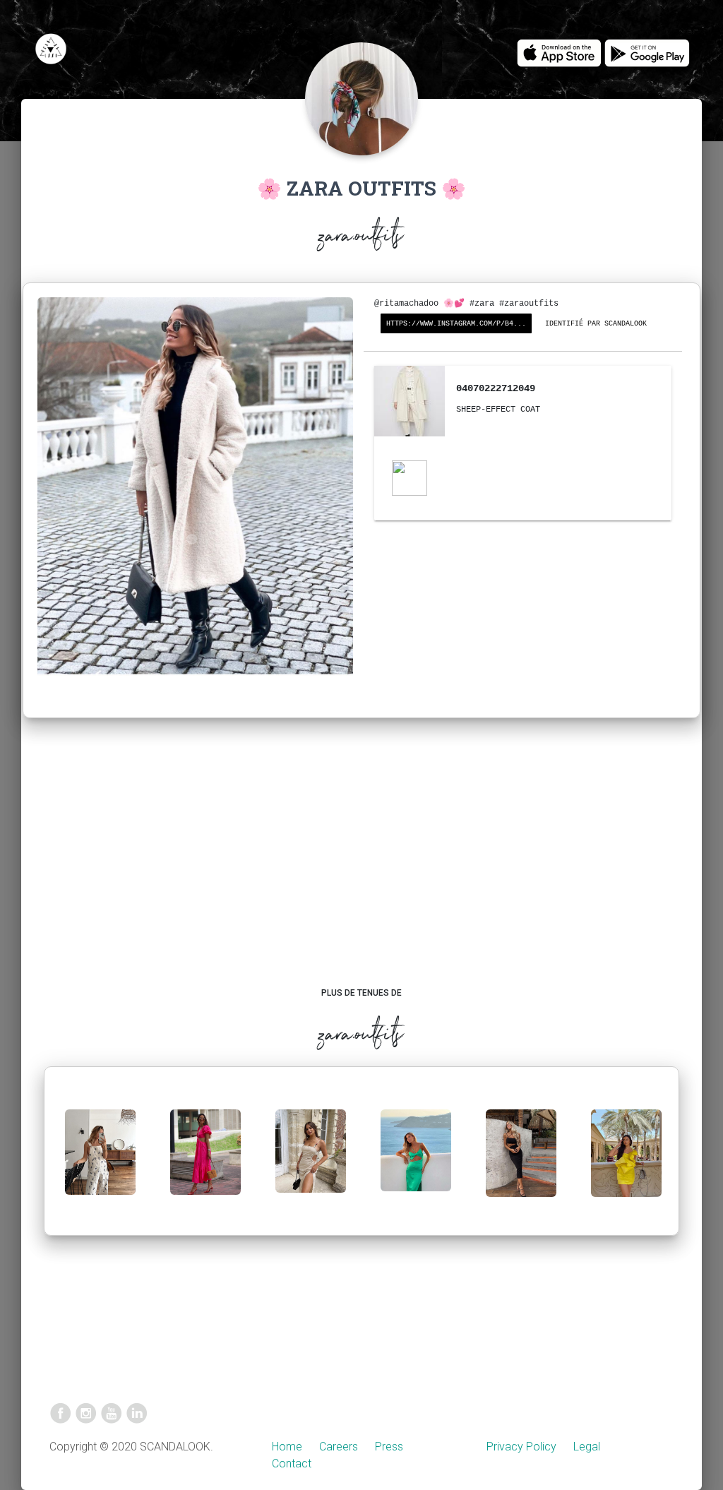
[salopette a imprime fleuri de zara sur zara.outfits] (100, 1163)
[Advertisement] (361, 866)
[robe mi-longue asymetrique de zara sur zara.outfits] (416, 1162)
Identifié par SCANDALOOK (596, 324)
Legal (586, 1446)
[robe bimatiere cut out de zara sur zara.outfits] (205, 1163)
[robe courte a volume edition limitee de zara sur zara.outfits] (626, 1164)
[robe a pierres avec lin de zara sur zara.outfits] (310, 1162)
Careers (338, 1446)
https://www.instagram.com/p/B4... (456, 324)
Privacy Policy (521, 1446)
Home (287, 1446)
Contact (291, 1463)
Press (389, 1446)
